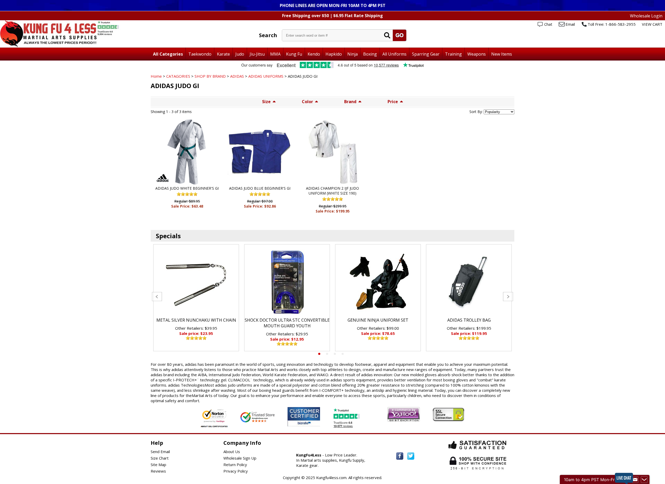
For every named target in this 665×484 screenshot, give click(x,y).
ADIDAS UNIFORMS (265, 76)
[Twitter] (410, 456)
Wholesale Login (646, 16)
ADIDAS (237, 76)
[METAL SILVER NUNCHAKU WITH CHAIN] (196, 282)
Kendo (314, 54)
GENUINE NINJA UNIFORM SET (378, 320)
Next (508, 296)
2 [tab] (327, 354)
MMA (275, 54)
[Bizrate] (313, 423)
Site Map (158, 464)
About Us (231, 451)
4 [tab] (343, 354)
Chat (548, 24)
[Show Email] (635, 479)
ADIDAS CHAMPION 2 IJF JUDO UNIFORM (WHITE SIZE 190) (332, 191)
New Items (501, 54)
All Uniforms (394, 54)
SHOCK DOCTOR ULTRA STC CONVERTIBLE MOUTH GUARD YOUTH (287, 323)
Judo (239, 54)
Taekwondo (199, 54)
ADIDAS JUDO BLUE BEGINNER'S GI (259, 188)
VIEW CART (652, 24)
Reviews (158, 471)
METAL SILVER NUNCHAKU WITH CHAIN (196, 320)
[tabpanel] (196, 297)
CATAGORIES (178, 76)
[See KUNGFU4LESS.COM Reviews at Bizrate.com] (304, 416)
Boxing (370, 54)
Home (156, 76)
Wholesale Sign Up (239, 458)
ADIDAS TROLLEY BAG (469, 320)
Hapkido (333, 54)
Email (570, 24)
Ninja (352, 54)
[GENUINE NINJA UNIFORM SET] (378, 282)
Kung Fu (294, 54)
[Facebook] (399, 456)
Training (453, 54)
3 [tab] (335, 354)
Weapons (476, 54)
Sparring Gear (426, 54)
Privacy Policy (235, 471)
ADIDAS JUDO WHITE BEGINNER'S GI (187, 188)
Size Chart (160, 458)
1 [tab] (319, 354)
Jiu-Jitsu (257, 54)
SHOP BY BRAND (210, 76)
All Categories (168, 54)
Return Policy (235, 464)
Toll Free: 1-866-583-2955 (612, 24)
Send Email (160, 451)
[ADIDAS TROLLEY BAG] (468, 282)
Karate (223, 54)
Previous (157, 296)
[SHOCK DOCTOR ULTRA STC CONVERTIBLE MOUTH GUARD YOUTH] (287, 282)
